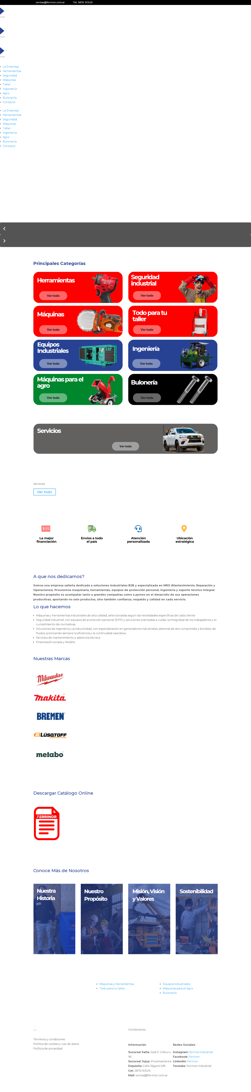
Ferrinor (194, 1056)
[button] (125, 228)
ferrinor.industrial (201, 1052)
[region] (125, 202)
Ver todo (44, 492)
